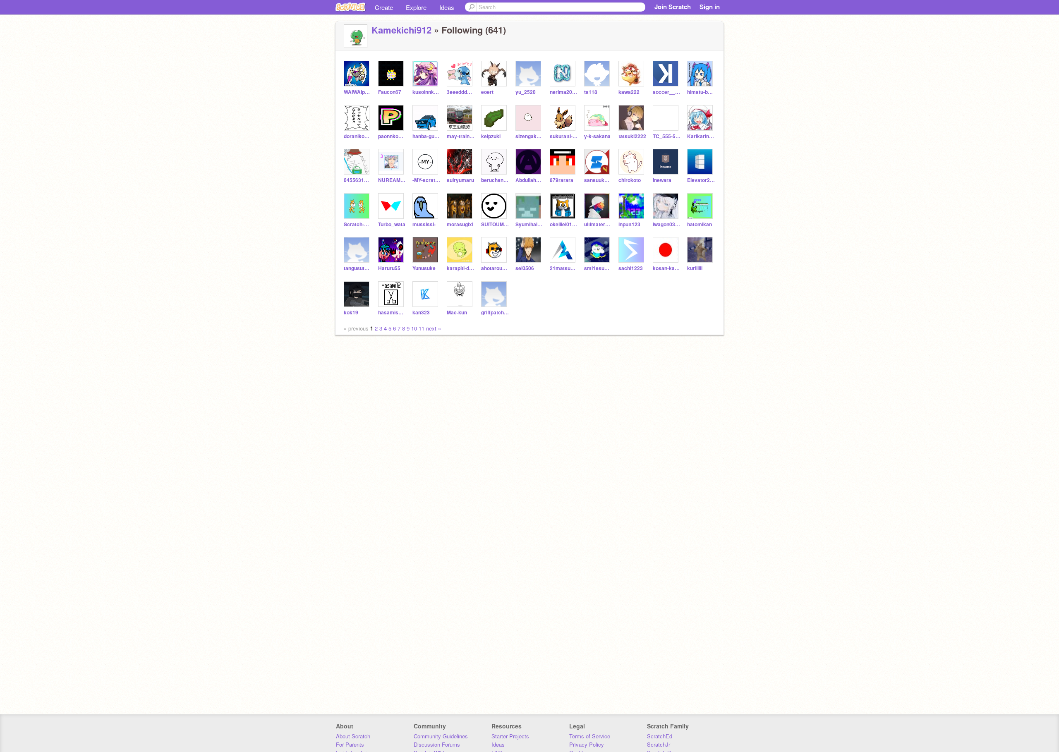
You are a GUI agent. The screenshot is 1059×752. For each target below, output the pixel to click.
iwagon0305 (666, 224)
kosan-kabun (666, 268)
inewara (662, 180)
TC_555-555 (666, 136)
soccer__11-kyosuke (666, 92)
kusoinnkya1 (426, 92)
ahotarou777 (495, 268)
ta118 (590, 92)
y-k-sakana (597, 136)
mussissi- (424, 224)
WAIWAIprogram (357, 92)
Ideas (446, 7)
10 (414, 328)
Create (384, 7)
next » (433, 328)
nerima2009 (563, 92)
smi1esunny (598, 268)
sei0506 (524, 268)
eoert (487, 92)
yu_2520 (525, 92)
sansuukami (598, 180)
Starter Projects (510, 736)
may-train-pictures (460, 136)
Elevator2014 (701, 180)
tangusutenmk (357, 268)
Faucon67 (389, 92)
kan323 (421, 312)
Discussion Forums (437, 744)
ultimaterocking (598, 224)
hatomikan (699, 224)
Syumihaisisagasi (529, 224)
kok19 (351, 312)
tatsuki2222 (632, 136)
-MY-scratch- (426, 180)
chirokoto (629, 180)
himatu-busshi (701, 92)
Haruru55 (389, 268)
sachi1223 (630, 268)
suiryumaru (460, 180)
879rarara (561, 180)
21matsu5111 (563, 268)
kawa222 (629, 92)
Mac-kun (457, 312)
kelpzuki (491, 136)
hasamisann (392, 312)
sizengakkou (529, 136)
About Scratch (353, 736)
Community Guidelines (441, 736)
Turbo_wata (391, 224)
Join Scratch (672, 6)
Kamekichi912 (401, 29)
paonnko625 (392, 136)
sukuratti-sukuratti (563, 136)
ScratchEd (659, 736)
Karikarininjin (701, 136)
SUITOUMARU (495, 224)
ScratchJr (658, 744)
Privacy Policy (586, 744)
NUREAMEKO (392, 180)
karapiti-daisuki (460, 268)
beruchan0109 (495, 180)
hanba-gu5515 (426, 136)
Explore (416, 7)
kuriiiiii (694, 268)
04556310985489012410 (357, 180)
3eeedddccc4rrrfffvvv (460, 92)
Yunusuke (424, 268)
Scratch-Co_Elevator (357, 224)
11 (421, 328)
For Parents (350, 744)
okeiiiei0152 (563, 224)
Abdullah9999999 (529, 180)
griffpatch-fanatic (495, 312)
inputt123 (629, 224)
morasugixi (460, 224)
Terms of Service (589, 736)
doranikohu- (357, 136)
